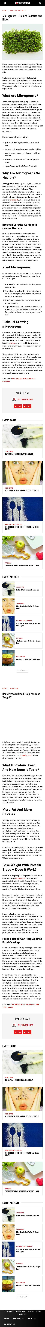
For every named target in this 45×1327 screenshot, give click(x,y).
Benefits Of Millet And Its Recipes (28, 659)
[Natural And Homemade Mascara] (22, 436)
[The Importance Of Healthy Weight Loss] (22, 548)
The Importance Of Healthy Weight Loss (22, 565)
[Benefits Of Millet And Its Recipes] (8, 658)
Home (4, 10)
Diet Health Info (25, 399)
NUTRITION (20, 656)
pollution (12, 343)
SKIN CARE (9, 451)
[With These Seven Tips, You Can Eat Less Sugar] (22, 509)
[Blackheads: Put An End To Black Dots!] (22, 473)
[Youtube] (29, 406)
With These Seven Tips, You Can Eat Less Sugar (22, 528)
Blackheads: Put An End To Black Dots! (22, 490)
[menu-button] (4, 3)
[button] (40, 3)
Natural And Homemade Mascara (19, 454)
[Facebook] (16, 406)
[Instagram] (20, 406)
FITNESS (8, 563)
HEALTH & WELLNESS (17, 10)
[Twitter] (25, 406)
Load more (21, 671)
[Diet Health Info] (15, 399)
